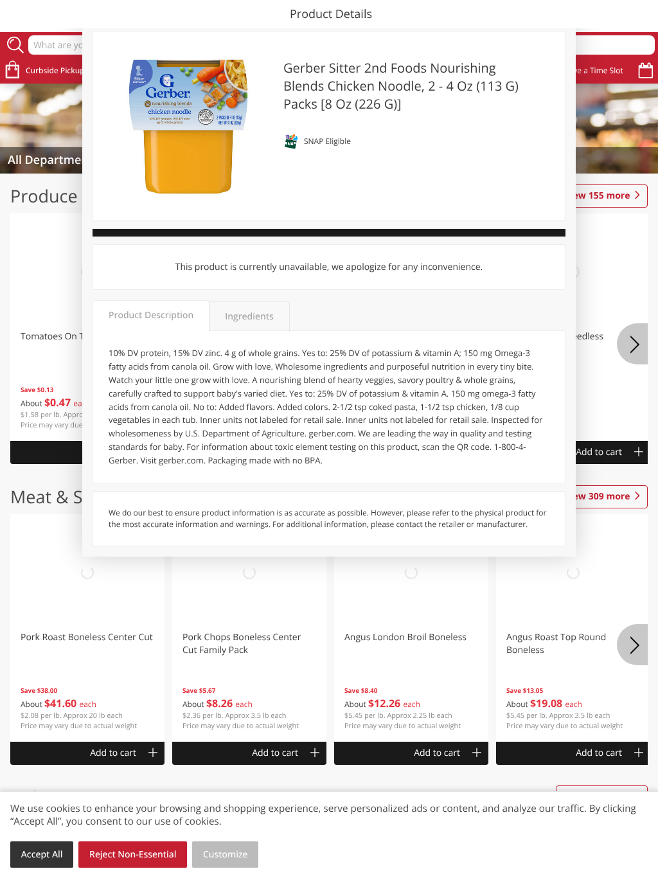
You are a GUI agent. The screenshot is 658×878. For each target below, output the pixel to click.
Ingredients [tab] (249, 316)
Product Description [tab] (151, 315)
